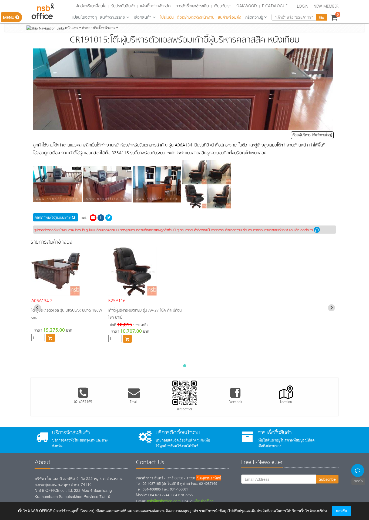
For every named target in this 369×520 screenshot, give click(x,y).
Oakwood (246, 6)
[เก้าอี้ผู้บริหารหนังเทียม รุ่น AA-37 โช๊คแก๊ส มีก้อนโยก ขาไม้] (132, 292)
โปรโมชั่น (167, 17)
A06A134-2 (42, 301)
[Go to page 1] (184, 365)
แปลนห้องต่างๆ (84, 17)
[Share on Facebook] (101, 217)
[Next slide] (331, 307)
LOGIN (302, 6)
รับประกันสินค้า (123, 6)
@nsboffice (204, 500)
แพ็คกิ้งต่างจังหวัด (155, 6)
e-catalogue (274, 6)
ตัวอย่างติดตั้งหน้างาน (195, 17)
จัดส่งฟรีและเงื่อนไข (91, 6)
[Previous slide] (37, 307)
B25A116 (117, 301)
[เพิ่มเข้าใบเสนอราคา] (50, 338)
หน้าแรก (71, 27)
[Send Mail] (93, 217)
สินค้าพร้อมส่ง (229, 17)
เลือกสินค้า (142, 17)
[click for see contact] (318, 230)
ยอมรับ (341, 510)
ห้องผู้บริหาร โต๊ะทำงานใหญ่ (312, 135)
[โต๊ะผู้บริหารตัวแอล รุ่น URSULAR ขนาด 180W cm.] (55, 292)
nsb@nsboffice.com (164, 500)
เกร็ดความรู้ (253, 17)
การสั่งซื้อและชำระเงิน (192, 6)
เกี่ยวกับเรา (222, 6)
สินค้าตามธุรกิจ (112, 17)
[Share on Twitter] (109, 217)
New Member (326, 6)
